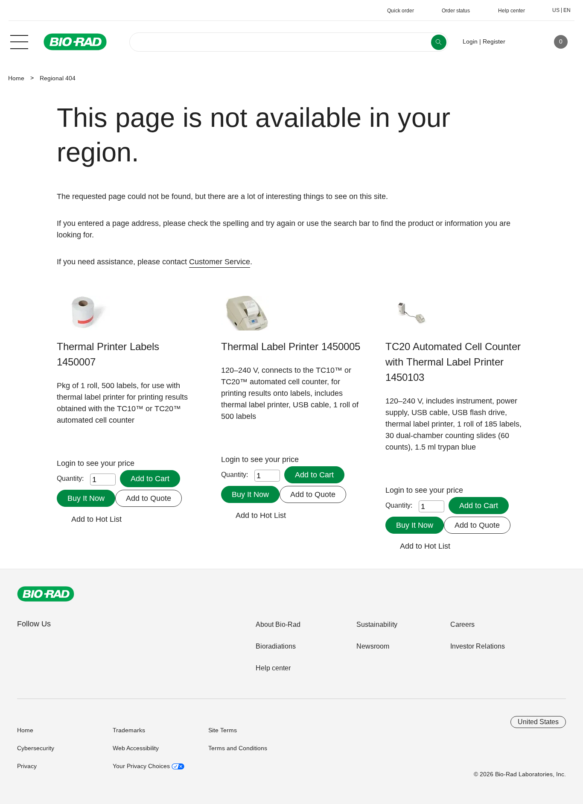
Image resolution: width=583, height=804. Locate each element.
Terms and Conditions (237, 748)
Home (16, 78)
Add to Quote (148, 498)
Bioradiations (276, 646)
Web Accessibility (136, 748)
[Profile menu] (524, 41)
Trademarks (129, 730)
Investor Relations (477, 646)
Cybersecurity (35, 748)
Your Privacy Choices (142, 766)
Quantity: (70, 478)
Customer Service (219, 261)
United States (538, 721)
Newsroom (372, 646)
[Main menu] (19, 41)
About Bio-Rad (278, 624)
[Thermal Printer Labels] (83, 317)
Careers (462, 624)
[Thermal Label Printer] (247, 317)
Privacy (27, 766)
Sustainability (376, 624)
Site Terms (222, 730)
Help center (273, 668)
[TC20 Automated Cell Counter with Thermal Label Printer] (412, 317)
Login (67, 463)
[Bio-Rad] (45, 594)
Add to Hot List (96, 519)
